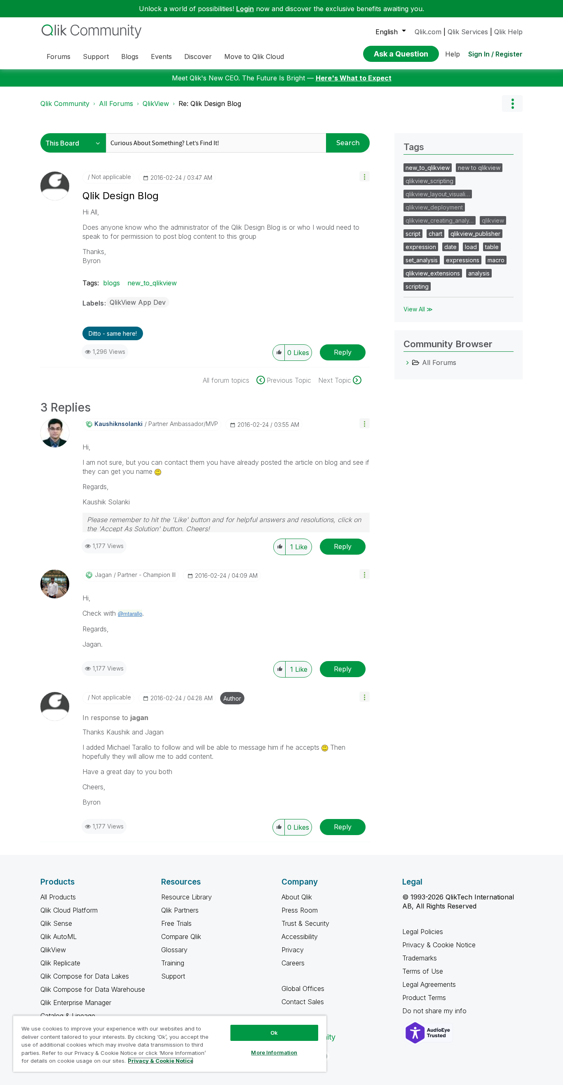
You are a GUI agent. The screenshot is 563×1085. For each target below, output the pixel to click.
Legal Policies (422, 931)
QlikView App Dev (138, 302)
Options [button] (512, 103)
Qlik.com (428, 32)
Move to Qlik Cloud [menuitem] (254, 56)
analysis (479, 273)
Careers (293, 963)
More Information (274, 1052)
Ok (274, 1032)
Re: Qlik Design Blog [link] (209, 103)
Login (245, 9)
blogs (111, 283)
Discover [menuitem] (198, 56)
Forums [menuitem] (58, 56)
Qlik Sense (56, 923)
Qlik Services (468, 32)
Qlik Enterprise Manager (75, 1002)
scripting (417, 286)
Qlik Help (508, 32)
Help (452, 54)
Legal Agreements (429, 984)
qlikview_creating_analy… (440, 220)
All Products (58, 897)
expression (421, 246)
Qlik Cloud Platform (69, 910)
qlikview (493, 220)
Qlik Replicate (60, 963)
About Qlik (297, 897)
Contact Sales (303, 1002)
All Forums (116, 103)
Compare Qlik (181, 936)
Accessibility (300, 936)
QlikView (156, 103)
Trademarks (419, 958)
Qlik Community (64, 103)
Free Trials (176, 923)
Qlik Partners (180, 910)
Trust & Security (305, 923)
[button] (364, 176)
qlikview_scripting (429, 180)
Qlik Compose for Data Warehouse (92, 989)
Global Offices (303, 988)
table (492, 246)
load (471, 246)
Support (173, 976)
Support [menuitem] (96, 56)
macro (496, 260)
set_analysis (422, 260)
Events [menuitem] (161, 56)
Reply (343, 352)
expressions (462, 260)
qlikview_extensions (433, 273)
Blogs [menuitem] (129, 56)
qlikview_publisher (475, 233)
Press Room (300, 910)
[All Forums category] (407, 362)
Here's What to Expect (354, 78)
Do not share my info (435, 1011)
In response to (115, 717)
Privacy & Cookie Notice (439, 945)
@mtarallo (130, 613)
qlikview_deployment (434, 207)
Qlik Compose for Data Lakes (84, 976)
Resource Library (186, 897)
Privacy (293, 950)
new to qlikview (479, 167)
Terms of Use (422, 971)
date (450, 246)
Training (172, 963)
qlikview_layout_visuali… (438, 194)
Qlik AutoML (58, 936)
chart (435, 233)
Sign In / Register (495, 54)
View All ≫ (418, 309)
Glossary (174, 950)
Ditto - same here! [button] (113, 333)
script (413, 233)
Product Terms (424, 997)
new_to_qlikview (152, 283)
